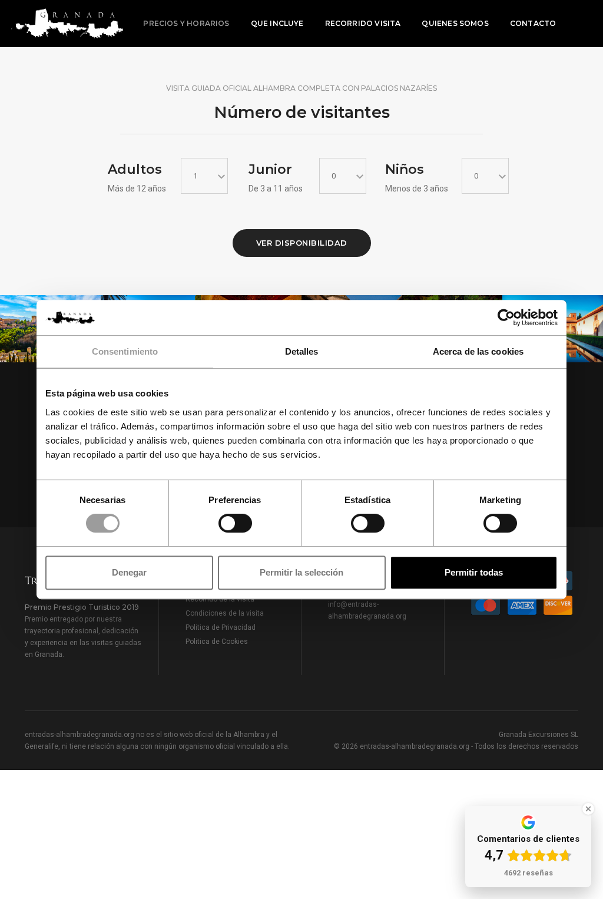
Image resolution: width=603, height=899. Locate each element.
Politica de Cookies (216, 641)
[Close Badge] (588, 809)
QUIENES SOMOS (455, 23)
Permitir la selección (301, 572)
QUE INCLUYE (277, 23)
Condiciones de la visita (224, 613)
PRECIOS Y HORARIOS (186, 23)
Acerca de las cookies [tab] (478, 351)
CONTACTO (533, 23)
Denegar (129, 572)
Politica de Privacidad (220, 627)
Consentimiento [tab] (125, 351)
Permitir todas (474, 572)
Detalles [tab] (302, 351)
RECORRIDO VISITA (363, 23)
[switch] (235, 523)
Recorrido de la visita (219, 599)
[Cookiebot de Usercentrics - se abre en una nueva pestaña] (506, 317)
